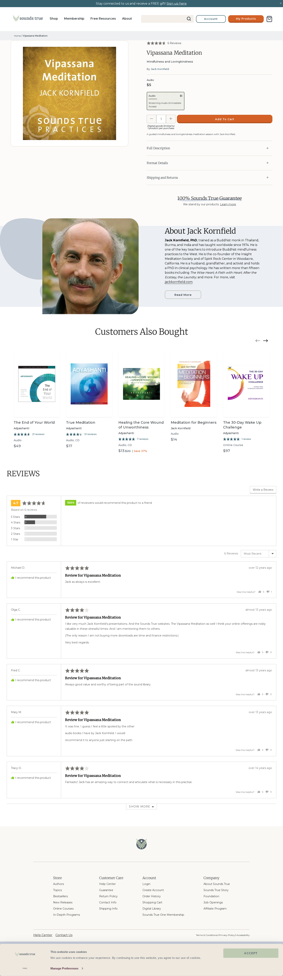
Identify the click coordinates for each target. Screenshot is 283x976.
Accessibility (243, 935)
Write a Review (263, 489)
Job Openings (213, 902)
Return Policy (108, 896)
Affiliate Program (215, 908)
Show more (139, 806)
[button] (164, 43)
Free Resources (103, 18)
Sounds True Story (216, 890)
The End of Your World (34, 422)
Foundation (211, 896)
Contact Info (107, 902)
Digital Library (151, 908)
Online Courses (63, 908)
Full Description (158, 148)
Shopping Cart (152, 902)
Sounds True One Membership (163, 914)
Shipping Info (108, 908)
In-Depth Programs (66, 914)
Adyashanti (21, 428)
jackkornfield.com (179, 282)
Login (146, 884)
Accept (250, 953)
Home (17, 35)
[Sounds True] (28, 19)
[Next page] (265, 341)
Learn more (228, 204)
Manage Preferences (64, 968)
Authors (58, 884)
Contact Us (63, 935)
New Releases (62, 902)
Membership (74, 18)
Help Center (107, 884)
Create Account (153, 890)
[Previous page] (258, 341)
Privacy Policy (227, 935)
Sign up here (177, 3)
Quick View (37, 410)
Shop (54, 18)
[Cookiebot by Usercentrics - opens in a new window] (25, 968)
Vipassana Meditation (35, 35)
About (127, 18)
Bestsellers (60, 896)
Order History (151, 896)
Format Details (157, 163)
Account (211, 19)
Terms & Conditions (206, 935)
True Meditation (80, 422)
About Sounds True (216, 884)
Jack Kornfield (160, 68)
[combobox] (167, 19)
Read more (183, 295)
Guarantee (106, 890)
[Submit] (189, 19)
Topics (57, 890)
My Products (246, 18)
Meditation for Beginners (193, 422)
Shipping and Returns (162, 177)
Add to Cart (224, 119)
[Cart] (269, 19)
